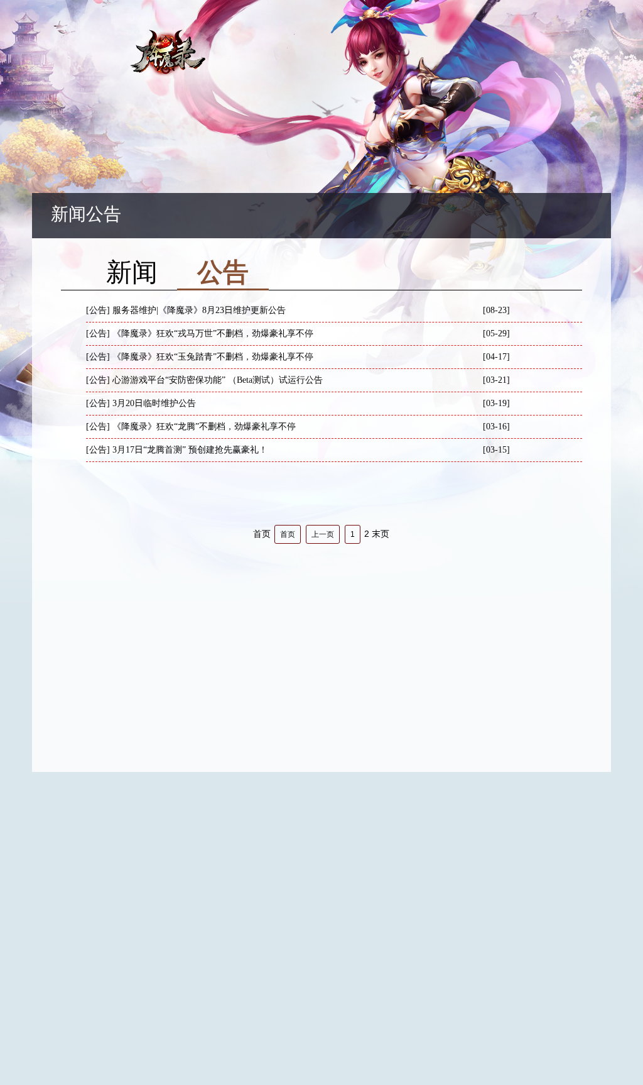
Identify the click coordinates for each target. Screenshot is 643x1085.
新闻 (132, 275)
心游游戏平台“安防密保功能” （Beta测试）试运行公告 (217, 380)
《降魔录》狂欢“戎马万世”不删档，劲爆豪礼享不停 (212, 333)
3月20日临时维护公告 (154, 403)
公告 (223, 275)
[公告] (98, 310)
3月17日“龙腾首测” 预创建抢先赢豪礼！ (189, 449)
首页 (287, 534)
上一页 (322, 534)
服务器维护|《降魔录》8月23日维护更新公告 (199, 310)
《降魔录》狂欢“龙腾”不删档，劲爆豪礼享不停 (204, 426)
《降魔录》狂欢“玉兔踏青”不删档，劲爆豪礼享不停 (212, 356)
